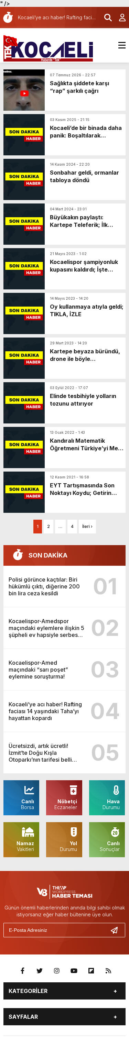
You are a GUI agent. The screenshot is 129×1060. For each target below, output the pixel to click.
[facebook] (22, 971)
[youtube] (74, 971)
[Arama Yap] (105, 17)
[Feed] (108, 971)
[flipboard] (91, 971)
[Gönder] (117, 930)
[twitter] (39, 971)
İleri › (87, 526)
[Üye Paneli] (119, 17)
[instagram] (57, 971)
